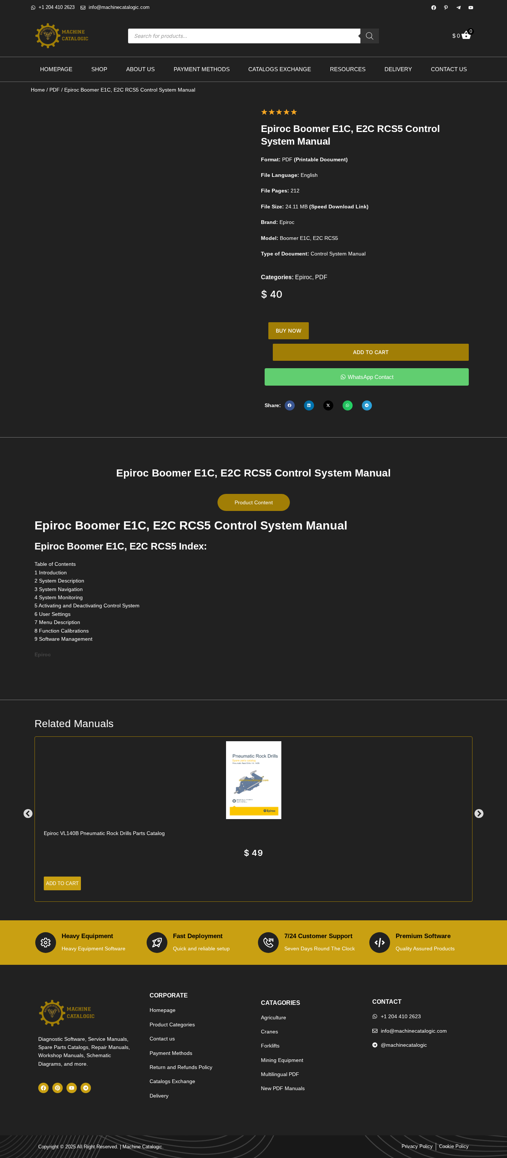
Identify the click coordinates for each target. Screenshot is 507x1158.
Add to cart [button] (62, 883)
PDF (54, 90)
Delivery (398, 69)
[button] (290, 405)
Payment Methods (202, 69)
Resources (348, 69)
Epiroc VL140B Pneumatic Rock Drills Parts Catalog (104, 833)
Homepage (56, 69)
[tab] (253, 502)
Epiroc (303, 277)
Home (38, 90)
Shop (99, 69)
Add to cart (371, 352)
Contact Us (449, 69)
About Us (140, 69)
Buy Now (288, 330)
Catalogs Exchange (279, 69)
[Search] (369, 36)
